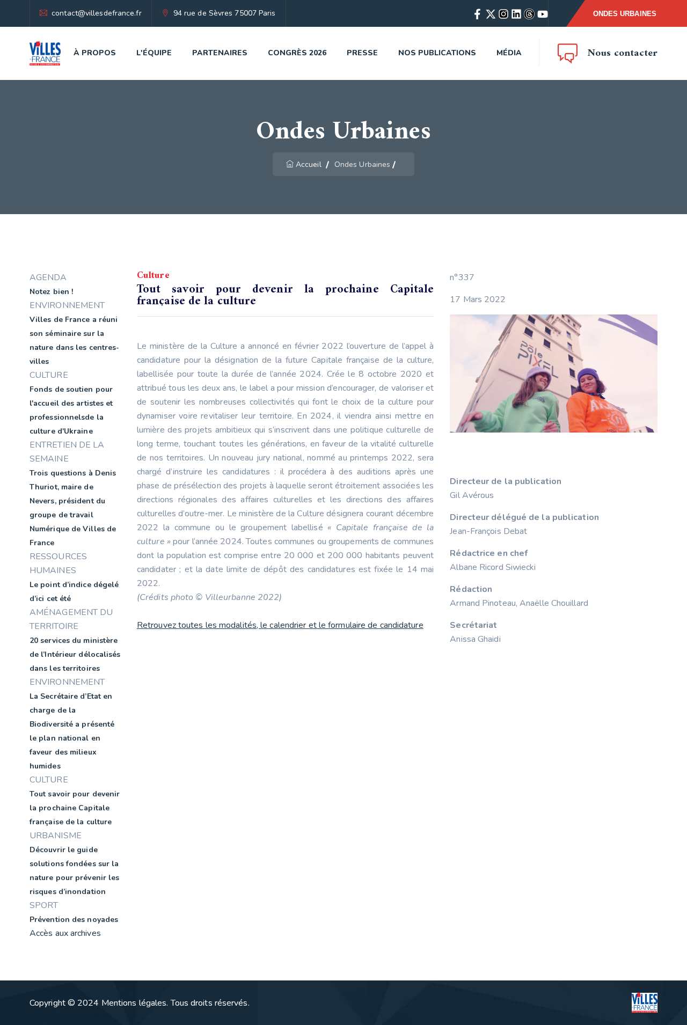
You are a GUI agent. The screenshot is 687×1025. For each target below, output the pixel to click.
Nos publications (437, 53)
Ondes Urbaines (624, 14)
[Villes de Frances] (45, 53)
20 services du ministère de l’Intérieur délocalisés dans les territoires (75, 654)
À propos (95, 53)
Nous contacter (622, 53)
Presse (362, 53)
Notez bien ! (51, 292)
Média (509, 53)
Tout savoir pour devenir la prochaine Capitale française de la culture (75, 808)
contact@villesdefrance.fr (97, 13)
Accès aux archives (65, 933)
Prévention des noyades (74, 919)
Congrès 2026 (297, 53)
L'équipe (154, 53)
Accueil (308, 164)
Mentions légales (134, 1003)
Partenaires (219, 53)
